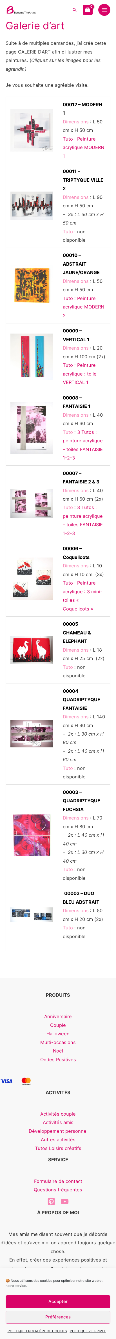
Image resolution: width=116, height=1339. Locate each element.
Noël (58, 1051)
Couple (58, 1025)
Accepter (58, 1301)
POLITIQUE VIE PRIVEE (88, 1331)
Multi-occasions (58, 1042)
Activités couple (58, 1114)
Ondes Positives (58, 1059)
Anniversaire (58, 1016)
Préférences (58, 1317)
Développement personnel (58, 1131)
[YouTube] (65, 1201)
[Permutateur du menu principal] (104, 10)
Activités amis (58, 1122)
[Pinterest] (51, 1201)
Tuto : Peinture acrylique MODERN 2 (83, 307)
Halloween (58, 1033)
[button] (74, 9)
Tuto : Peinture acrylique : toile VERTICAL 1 (80, 373)
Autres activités (58, 1139)
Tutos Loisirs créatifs (58, 1148)
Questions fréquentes (58, 1190)
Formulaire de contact (58, 1181)
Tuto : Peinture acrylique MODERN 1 (83, 147)
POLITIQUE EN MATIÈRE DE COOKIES (37, 1331)
